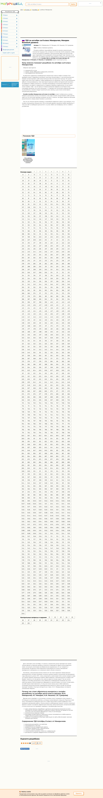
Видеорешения (8, 49)
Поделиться (26, 748)
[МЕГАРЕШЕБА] (12, 3)
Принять (79, 793)
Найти (73, 4)
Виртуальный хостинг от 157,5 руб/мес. (15, 85)
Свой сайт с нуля (9, 53)
